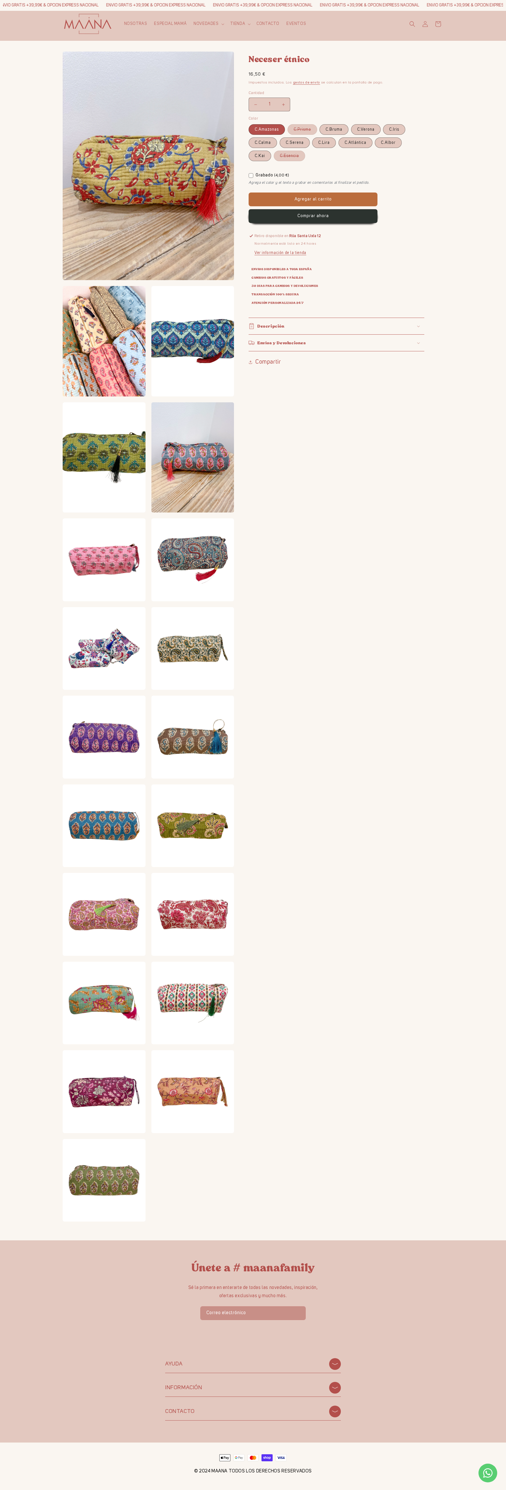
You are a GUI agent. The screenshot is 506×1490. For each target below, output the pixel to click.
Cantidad (256, 93)
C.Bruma (334, 129)
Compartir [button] (268, 362)
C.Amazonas (267, 129)
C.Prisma (305, 131)
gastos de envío (306, 82)
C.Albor (388, 143)
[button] (208, 24)
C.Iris (394, 129)
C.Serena (295, 143)
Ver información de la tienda (280, 253)
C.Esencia (292, 157)
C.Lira (324, 143)
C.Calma (263, 143)
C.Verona (366, 129)
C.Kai (260, 156)
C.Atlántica (355, 143)
